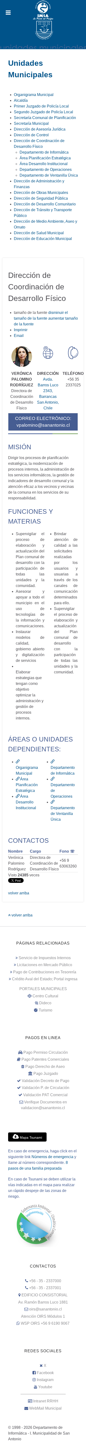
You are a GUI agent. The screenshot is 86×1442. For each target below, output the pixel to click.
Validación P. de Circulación (45, 1088)
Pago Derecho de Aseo (45, 1067)
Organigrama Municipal (27, 770)
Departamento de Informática (63, 770)
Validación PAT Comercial (45, 1095)
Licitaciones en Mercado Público (44, 965)
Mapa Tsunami (30, 1137)
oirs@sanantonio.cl (45, 1309)
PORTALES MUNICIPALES (43, 989)
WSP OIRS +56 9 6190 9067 (45, 1323)
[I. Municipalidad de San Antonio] (43, 10)
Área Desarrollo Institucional (26, 802)
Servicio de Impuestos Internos (45, 958)
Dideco (45, 1003)
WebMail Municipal (45, 1408)
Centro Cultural (45, 996)
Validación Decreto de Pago (45, 1081)
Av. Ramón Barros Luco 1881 (43, 1302)
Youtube (45, 1387)
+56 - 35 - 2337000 (45, 1281)
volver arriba (18, 893)
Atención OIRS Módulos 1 (43, 1316)
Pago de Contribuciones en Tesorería (44, 972)
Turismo (45, 1010)
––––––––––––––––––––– (43, 1394)
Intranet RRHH (45, 1401)
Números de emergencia (52, 1157)
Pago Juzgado (45, 1073)
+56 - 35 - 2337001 (45, 1288)
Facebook (45, 1373)
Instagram (45, 1380)
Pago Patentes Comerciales (45, 1059)
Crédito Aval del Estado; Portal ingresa (44, 979)
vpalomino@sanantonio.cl (43, 425)
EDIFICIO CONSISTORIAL (45, 1295)
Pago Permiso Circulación (45, 1052)
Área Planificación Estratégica (27, 785)
